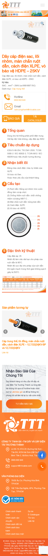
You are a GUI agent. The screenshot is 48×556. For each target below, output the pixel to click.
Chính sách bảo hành (13, 529)
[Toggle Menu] (42, 5)
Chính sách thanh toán (13, 513)
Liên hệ (31, 521)
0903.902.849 (19, 100)
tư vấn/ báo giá (24, 404)
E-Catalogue (33, 514)
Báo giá (14, 118)
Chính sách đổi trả (14, 524)
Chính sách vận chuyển (12, 519)
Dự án (30, 511)
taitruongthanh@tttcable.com (27, 110)
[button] (42, 331)
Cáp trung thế (18, 89)
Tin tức (31, 518)
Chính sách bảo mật (15, 534)
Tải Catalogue (35, 118)
